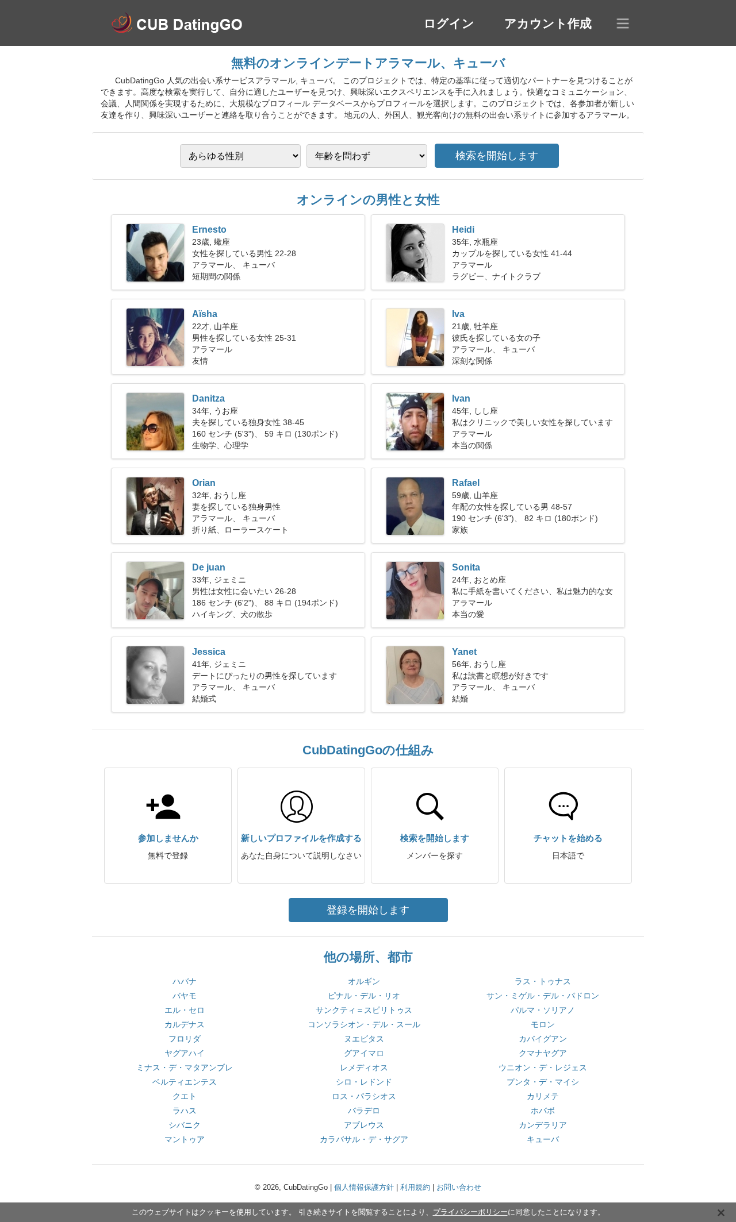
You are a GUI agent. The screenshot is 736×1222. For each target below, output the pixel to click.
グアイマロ (364, 1053)
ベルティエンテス (184, 1081)
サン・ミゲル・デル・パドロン (542, 995)
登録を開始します (368, 910)
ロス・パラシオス (364, 1096)
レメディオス (364, 1067)
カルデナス (184, 1024)
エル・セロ (184, 1010)
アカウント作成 (548, 23)
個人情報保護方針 (364, 1187)
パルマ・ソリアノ (543, 1010)
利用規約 (415, 1187)
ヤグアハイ (184, 1053)
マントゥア (184, 1139)
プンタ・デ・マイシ (543, 1081)
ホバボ (543, 1110)
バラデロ (364, 1110)
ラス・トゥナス (543, 981)
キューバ (543, 1139)
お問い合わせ (458, 1187)
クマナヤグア (543, 1053)
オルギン (364, 981)
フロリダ (184, 1038)
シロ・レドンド (364, 1081)
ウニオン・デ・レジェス (543, 1067)
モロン (543, 1024)
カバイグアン (543, 1038)
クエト (184, 1096)
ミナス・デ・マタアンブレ (184, 1067)
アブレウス (364, 1125)
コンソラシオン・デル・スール (364, 1024)
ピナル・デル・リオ (364, 995)
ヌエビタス (364, 1038)
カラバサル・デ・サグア (364, 1139)
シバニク (184, 1125)
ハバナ (184, 981)
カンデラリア (543, 1125)
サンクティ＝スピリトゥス (364, 1010)
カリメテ (543, 1096)
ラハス (184, 1110)
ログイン (449, 23)
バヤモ (184, 995)
